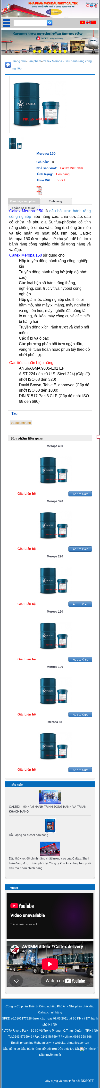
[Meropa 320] (55, 525)
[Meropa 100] (55, 691)
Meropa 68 (55, 722)
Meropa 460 (55, 446)
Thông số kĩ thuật (23, 207)
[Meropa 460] (55, 470)
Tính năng (55, 201)
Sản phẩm (34, 61)
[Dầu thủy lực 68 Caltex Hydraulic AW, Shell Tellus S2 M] (50, 848)
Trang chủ (19, 61)
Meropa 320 (55, 501)
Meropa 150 (55, 611)
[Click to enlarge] (16, 144)
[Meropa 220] (55, 580)
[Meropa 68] (55, 746)
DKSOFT (87, 1081)
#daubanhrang (21, 423)
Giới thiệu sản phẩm (23, 201)
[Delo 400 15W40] (50, 825)
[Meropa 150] (55, 636)
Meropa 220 (55, 556)
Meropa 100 (55, 667)
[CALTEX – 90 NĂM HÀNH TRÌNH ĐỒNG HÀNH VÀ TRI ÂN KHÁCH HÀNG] (50, 797)
